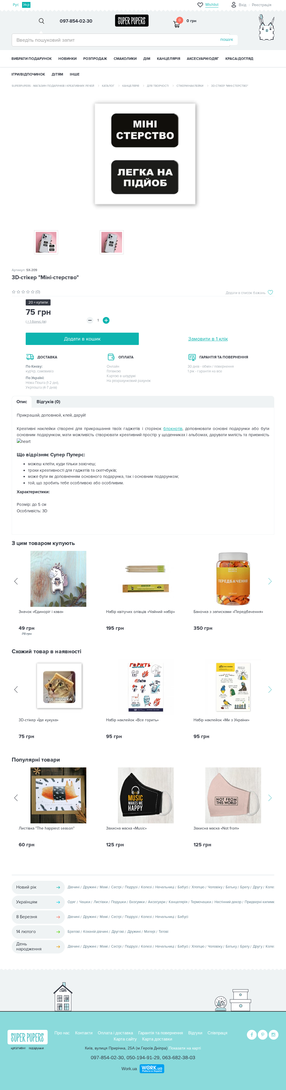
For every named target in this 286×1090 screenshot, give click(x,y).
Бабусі (183, 887)
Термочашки (201, 902)
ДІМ (146, 59)
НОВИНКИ (67, 59)
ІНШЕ (75, 74)
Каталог (108, 86)
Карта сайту (125, 1039)
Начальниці (164, 887)
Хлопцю (198, 887)
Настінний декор (227, 902)
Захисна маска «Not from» (216, 828)
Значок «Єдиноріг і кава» (41, 612)
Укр (26, 5)
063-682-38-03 (178, 1057)
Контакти (83, 1032)
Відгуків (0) (48, 402)
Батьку (231, 887)
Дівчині (74, 887)
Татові (163, 931)
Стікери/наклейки (190, 86)
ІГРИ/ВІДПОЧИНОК (28, 74)
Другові (117, 931)
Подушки (118, 902)
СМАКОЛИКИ (125, 59)
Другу (257, 887)
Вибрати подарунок (31, 59)
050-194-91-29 (143, 1057)
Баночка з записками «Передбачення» (228, 612)
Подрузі (131, 887)
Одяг (72, 902)
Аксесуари (156, 902)
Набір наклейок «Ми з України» (221, 720)
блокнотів (172, 428)
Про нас (62, 1032)
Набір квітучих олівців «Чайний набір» (140, 612)
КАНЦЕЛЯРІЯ (168, 59)
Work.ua (129, 1068)
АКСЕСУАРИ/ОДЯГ (203, 59)
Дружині (89, 887)
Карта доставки (157, 1039)
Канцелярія (130, 86)
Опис (21, 402)
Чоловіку (215, 887)
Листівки (101, 902)
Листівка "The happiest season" (47, 828)
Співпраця (217, 1032)
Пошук (226, 40)
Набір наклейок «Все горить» (132, 720)
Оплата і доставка (115, 1032)
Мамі (104, 887)
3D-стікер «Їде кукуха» (38, 720)
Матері (149, 931)
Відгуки (195, 1032)
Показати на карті (185, 1048)
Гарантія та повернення (160, 1032)
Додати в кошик (82, 339)
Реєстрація (261, 5)
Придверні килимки (261, 902)
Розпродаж (95, 59)
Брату (244, 887)
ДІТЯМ (57, 74)
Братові (74, 931)
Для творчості (158, 86)
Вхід (242, 5)
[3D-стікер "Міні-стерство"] (143, 156)
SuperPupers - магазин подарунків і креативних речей (53, 86)
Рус (16, 5)
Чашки (84, 902)
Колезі (146, 887)
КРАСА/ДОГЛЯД (239, 59)
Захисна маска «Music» (126, 828)
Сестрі (116, 887)
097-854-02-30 (107, 1057)
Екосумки (137, 902)
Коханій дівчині (95, 931)
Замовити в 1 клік (208, 339)
